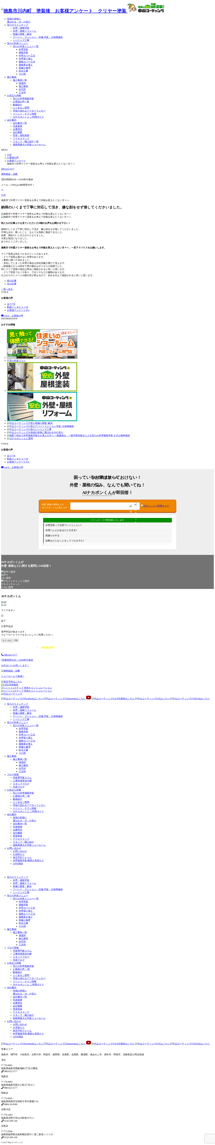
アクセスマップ (21, 138)
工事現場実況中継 (22, 780)
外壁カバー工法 (27, 55)
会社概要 (17, 132)
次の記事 (11, 284)
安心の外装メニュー (17, 43)
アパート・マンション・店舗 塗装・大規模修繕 (38, 37)
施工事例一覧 (20, 80)
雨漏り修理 (24, 68)
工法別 (22, 92)
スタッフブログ (21, 784)
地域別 (22, 83)
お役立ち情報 (14, 95)
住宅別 (22, 89)
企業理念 (17, 129)
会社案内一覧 (20, 123)
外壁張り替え (26, 58)
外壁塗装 (23, 49)
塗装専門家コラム (22, 777)
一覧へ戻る (7, 289)
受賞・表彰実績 (21, 135)
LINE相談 (18, 863)
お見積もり (19, 854)
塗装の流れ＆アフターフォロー (29, 111)
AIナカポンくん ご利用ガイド (28, 117)
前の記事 (11, 280)
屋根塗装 (23, 52)
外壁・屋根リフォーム (24, 31)
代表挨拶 (17, 126)
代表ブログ (19, 787)
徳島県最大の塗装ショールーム (29, 144)
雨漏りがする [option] (52, 535)
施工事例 (11, 77)
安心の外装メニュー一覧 (26, 46)
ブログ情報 (13, 774)
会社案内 (11, 120)
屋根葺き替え (26, 65)
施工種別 (23, 86)
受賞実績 (17, 836)
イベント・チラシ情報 (24, 114)
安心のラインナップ (17, 25)
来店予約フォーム (22, 857)
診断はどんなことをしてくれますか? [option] (64, 540)
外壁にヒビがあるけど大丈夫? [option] (61, 530)
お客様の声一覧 (21, 101)
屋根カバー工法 (27, 61)
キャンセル (7, 640)
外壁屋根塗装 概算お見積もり (28, 860)
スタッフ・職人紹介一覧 (26, 141)
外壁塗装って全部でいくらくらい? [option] (63, 525)
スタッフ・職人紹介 (23, 842)
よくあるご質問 (21, 108)
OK (16, 640)
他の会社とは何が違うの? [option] (58, 546)
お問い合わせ (14, 848)
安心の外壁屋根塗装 (23, 98)
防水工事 (23, 71)
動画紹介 (17, 104)
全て (11, 304)
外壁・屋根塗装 (21, 28)
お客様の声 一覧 (21, 796)
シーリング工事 (21, 40)
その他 (22, 74)
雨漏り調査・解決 (22, 34)
